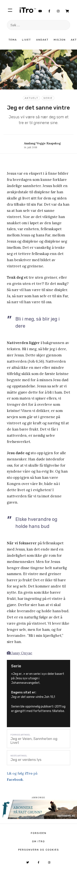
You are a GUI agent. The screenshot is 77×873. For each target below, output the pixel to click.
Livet (26, 39)
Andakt (42, 39)
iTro (28, 10)
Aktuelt (31, 98)
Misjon (60, 39)
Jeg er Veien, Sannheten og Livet (33, 741)
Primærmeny (10, 10)
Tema (13, 39)
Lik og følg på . (22, 776)
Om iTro (38, 841)
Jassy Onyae (21, 653)
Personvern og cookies (38, 849)
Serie (48, 98)
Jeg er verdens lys (25, 759)
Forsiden (38, 833)
